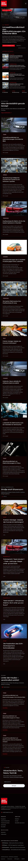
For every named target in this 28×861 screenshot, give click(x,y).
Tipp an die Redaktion (5, 112)
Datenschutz (3, 834)
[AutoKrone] (4, 801)
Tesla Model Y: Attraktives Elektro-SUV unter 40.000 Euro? (13, 603)
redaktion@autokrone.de (8, 812)
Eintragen (14, 785)
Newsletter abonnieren (20, 822)
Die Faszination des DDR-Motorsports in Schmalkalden (13, 646)
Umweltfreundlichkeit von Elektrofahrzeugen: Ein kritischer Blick (13, 139)
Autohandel (3, 824)
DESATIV (23, 858)
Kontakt (16, 820)
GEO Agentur (16, 858)
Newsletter (3, 826)
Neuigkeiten (3, 818)
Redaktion (17, 818)
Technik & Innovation (5, 822)
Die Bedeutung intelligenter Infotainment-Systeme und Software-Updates (11, 179)
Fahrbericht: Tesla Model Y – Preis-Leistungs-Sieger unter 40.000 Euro (13, 561)
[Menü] (25, 3)
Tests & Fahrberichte (5, 820)
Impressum (3, 832)
